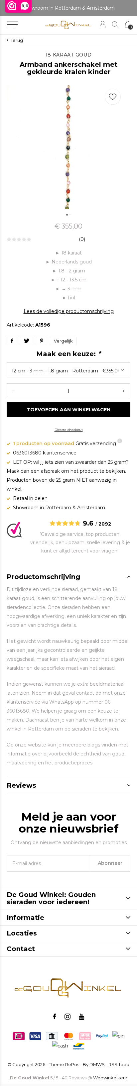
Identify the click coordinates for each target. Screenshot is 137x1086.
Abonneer (110, 863)
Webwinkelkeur (110, 1077)
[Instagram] (67, 1017)
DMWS (97, 1064)
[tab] (68, 576)
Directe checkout (69, 430)
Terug (17, 40)
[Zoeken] (115, 24)
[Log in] (102, 24)
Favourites (113, 97)
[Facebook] (54, 1017)
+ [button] (123, 390)
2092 (104, 524)
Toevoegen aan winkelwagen (69, 410)
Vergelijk (63, 341)
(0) (82, 239)
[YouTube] (81, 1017)
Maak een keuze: (68, 353)
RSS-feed (118, 1064)
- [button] (13, 390)
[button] (12, 24)
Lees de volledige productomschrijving (69, 311)
